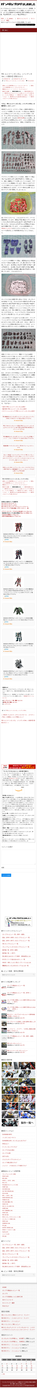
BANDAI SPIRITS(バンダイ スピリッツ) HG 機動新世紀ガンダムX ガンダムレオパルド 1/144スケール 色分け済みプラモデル (18, 645)
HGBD (5, 1208)
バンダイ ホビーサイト (9, 1137)
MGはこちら (29, 513)
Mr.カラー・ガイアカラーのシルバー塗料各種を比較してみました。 (21, 1015)
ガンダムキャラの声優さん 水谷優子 (12, 1338)
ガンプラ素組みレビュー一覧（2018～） (19, 993)
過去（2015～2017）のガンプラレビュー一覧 (16, 940)
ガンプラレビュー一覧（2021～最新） (13, 934)
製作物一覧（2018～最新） (10, 950)
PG (4, 1225)
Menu (6, 30)
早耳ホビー (5, 1144)
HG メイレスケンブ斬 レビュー (10, 1324)
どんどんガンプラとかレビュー (11, 1159)
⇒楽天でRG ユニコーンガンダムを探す (13, 407)
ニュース (5, 1234)
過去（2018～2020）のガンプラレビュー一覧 (16, 937)
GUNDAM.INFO (7, 1134)
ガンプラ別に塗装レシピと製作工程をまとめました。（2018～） (21, 1008)
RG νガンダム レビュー (14, 1043)
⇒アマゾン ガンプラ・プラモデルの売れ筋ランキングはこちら (16, 511)
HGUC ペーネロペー (8, 1230)
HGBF (5, 1187)
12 (12, 1366)
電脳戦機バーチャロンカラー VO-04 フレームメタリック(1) (18, 446)
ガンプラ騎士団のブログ (9, 1162)
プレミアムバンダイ (9, 1174)
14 (21, 1366)
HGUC (5, 1176)
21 (21, 1368)
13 (17, 1366)
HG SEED (6, 1189)
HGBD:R (5, 1200)
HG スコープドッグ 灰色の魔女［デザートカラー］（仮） (15, 508)
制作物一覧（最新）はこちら (10, 702)
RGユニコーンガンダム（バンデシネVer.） (15, 80)
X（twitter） (10, 18)
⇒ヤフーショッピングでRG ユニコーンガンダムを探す (18, 411)
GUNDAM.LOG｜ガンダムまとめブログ (14, 1140)
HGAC (5, 1212)
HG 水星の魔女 (7, 1202)
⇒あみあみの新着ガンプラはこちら (10, 514)
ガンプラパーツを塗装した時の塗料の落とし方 (21, 1022)
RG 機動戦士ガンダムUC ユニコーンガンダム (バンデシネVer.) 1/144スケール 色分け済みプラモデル (18, 417)
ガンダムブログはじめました (17, 1385)
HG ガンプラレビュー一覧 (10, 944)
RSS (2, 18)
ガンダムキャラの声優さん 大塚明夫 (12, 1341)
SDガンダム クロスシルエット (11, 1217)
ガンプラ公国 (6, 1153)
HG (4, 1236)
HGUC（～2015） (8, 1180)
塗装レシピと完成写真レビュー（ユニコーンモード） (15, 85)
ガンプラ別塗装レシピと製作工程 (12, 1296)
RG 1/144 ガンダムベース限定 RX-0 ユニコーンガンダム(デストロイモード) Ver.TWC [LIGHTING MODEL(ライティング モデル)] (18, 427)
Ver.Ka (5, 1232)
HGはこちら (23, 513)
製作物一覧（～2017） (9, 953)
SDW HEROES (7, 1197)
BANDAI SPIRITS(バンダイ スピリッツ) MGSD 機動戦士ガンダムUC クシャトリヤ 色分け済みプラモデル (18, 619)
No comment (31, 80)
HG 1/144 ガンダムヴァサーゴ (8, 503)
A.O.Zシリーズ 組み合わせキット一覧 (13, 959)
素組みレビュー (6, 89)
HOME (4, 1287)
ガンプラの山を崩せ (8, 1150)
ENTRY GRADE (7, 1227)
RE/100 (5, 1215)
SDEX (5, 1221)
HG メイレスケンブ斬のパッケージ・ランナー (15, 1315)
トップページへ (7, 704)
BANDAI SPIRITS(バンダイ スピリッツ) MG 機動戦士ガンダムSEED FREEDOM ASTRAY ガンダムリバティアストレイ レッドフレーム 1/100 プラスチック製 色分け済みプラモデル (18, 591)
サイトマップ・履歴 (8, 1303)
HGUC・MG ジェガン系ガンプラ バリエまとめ (16, 962)
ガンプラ (24, 79)
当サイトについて (22, 18)
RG (4, 1182)
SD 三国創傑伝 (7, 1210)
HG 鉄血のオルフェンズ (10, 1185)
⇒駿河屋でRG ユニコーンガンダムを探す (14, 409)
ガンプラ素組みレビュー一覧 (16, 985)
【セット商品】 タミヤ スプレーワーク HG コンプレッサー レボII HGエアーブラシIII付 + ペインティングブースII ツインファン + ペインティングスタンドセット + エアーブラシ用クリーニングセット (18, 457)
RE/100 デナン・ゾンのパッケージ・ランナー (15, 1318)
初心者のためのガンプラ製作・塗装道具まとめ (16, 956)
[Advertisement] (18, 52)
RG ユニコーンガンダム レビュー (17, 1050)
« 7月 (3, 1374)
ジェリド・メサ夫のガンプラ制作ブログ (14, 1165)
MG (4, 1178)
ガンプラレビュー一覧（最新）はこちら (13, 700)
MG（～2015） (7, 1195)
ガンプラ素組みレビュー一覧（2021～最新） (20, 1036)
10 (2, 1366)
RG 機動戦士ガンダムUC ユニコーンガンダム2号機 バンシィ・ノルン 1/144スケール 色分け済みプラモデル (18, 437)
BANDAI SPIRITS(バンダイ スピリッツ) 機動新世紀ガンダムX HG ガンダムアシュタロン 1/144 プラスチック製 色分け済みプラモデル (18, 563)
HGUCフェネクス (6, 228)
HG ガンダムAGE (8, 1206)
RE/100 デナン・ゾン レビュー (10, 1321)
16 (31, 1366)
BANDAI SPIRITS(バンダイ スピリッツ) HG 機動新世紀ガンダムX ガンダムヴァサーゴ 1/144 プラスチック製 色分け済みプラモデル (18, 535)
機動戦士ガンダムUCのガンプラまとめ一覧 (15, 965)
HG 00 (5, 1193)
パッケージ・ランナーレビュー (19, 89)
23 (31, 1368)
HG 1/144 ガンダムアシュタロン (9, 505)
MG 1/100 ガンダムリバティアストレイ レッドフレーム (14, 506)
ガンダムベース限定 (8, 1219)
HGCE (5, 1204)
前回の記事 (21, 118)
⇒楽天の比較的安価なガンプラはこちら (11, 516)
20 (17, 1368)
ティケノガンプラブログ (9, 1147)
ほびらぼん (5, 1156)
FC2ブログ (5, 1306)
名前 (2, 867)
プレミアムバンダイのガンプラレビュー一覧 (15, 947)
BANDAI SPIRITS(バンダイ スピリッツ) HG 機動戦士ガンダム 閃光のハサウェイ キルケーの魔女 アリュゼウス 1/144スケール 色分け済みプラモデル (18, 672)
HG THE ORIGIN (8, 1191)
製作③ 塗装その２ (29, 91)
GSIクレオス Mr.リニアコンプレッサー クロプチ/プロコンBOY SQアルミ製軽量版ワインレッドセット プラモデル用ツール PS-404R (18, 469)
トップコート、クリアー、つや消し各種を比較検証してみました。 (21, 1030)
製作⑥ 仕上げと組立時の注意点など (18, 96)
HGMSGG (6, 1223)
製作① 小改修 (5, 91)
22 (26, 1368)
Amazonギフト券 (13, 778)
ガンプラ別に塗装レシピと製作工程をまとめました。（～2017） (21, 1001)
